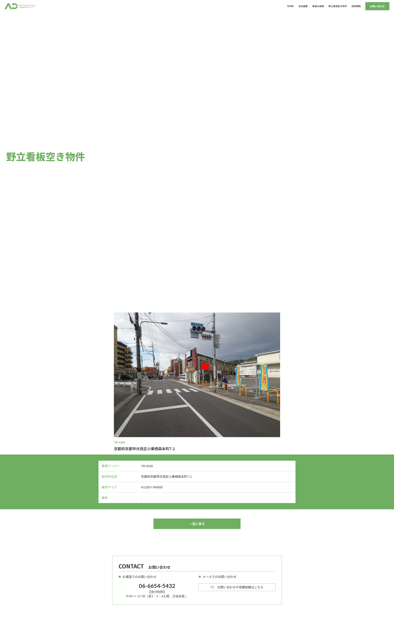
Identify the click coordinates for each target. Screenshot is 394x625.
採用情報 (356, 6)
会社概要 (303, 6)
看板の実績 (318, 6)
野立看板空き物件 (337, 6)
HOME (290, 6)
